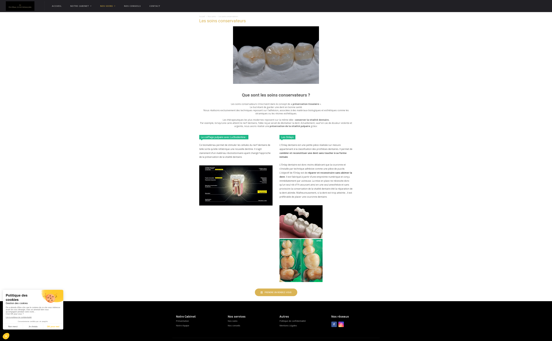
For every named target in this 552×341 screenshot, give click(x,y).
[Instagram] (341, 324)
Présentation (182, 320)
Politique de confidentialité (292, 320)
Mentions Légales (288, 325)
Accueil (202, 16)
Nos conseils (234, 325)
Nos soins (212, 16)
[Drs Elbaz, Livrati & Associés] (21, 6)
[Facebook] (334, 324)
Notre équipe (182, 325)
